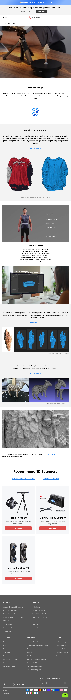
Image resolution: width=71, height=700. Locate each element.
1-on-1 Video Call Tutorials (41, 614)
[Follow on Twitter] (9, 684)
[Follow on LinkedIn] (23, 684)
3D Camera (7, 631)
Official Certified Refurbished (37, 645)
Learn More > (35, 148)
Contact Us (7, 663)
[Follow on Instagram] (13, 684)
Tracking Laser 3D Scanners (13, 617)
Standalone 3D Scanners (12, 614)
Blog (4, 649)
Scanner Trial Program (35, 642)
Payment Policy (62, 652)
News (5, 645)
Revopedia (36, 624)
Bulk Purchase (32, 656)
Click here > (51, 454)
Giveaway (6, 652)
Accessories (7, 624)
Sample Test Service (34, 663)
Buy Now (18, 528)
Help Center (36, 607)
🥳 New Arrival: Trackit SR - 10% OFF (35, 2)
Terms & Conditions (39, 617)
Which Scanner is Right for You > (23, 478)
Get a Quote (36, 628)
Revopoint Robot (9, 628)
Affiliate (29, 652)
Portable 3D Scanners (11, 610)
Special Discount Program (36, 659)
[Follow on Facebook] (4, 684)
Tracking (35, 621)
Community (7, 656)
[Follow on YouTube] (18, 684)
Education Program (34, 670)
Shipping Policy (61, 645)
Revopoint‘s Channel (10, 659)
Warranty (60, 656)
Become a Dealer (9, 666)
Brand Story (7, 642)
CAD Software (8, 621)
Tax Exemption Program (35, 666)
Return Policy (61, 642)
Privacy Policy (61, 649)
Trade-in (30, 649)
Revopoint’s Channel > (51, 478)
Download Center (38, 610)
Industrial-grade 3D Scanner (13, 607)
